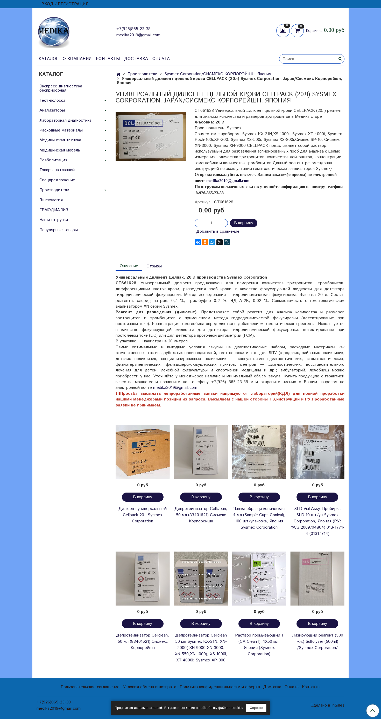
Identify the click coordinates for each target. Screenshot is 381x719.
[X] (219, 242)
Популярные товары (58, 230)
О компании (77, 59)
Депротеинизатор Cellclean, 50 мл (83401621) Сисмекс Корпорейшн (200, 515)
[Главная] (119, 75)
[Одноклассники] (205, 242)
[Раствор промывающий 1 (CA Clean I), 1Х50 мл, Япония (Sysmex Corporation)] (259, 578)
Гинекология (51, 200)
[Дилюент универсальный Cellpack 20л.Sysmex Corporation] (143, 452)
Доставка (136, 59)
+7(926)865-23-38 (133, 29)
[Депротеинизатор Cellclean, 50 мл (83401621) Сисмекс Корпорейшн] (201, 452)
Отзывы (154, 266)
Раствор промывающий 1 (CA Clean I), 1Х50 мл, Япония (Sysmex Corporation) (259, 644)
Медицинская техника (60, 140)
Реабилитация (53, 160)
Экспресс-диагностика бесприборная (60, 88)
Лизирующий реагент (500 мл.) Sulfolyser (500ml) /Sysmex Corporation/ (317, 641)
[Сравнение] (283, 30)
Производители (142, 74)
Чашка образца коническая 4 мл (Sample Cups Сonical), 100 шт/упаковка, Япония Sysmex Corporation (259, 518)
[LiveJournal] (227, 242)
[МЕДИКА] (54, 31)
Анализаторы (52, 110)
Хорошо (256, 708)
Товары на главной (57, 170)
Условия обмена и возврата (149, 687)
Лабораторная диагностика (65, 120)
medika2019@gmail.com (138, 35)
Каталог (49, 59)
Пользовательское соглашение (90, 687)
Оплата (161, 59)
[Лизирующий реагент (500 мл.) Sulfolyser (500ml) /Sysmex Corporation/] (317, 578)
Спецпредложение (57, 180)
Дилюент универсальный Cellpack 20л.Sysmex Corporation (142, 515)
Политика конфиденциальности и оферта (220, 687)
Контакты (108, 59)
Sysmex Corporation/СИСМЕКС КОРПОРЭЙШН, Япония (217, 74)
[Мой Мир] (212, 242)
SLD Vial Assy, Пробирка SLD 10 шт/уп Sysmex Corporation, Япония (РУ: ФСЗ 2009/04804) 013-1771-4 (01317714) (317, 521)
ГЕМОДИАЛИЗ (53, 210)
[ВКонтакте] (198, 242)
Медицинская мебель (59, 150)
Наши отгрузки (53, 220)
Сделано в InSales (327, 705)
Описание (129, 266)
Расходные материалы (61, 130)
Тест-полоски (52, 100)
